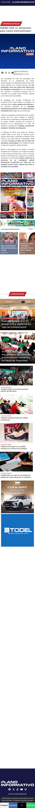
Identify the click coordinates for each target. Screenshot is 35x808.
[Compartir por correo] (13, 72)
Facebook (13, 805)
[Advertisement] (17, 271)
